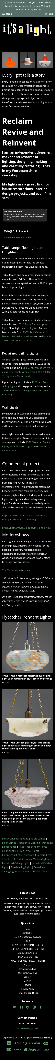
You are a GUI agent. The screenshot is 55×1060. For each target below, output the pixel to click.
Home (27, 929)
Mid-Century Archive (27, 973)
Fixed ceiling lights (21, 867)
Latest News (27, 893)
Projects (27, 965)
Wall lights (25, 871)
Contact (27, 976)
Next (47, 59)
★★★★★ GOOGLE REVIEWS (27, 936)
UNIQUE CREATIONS (27, 953)
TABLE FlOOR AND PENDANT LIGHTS (27, 960)
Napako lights (41, 871)
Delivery (27, 980)
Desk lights (10, 859)
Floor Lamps (9, 842)
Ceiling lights (9, 850)
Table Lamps (38, 838)
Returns (27, 984)
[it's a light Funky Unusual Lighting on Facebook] (21, 1007)
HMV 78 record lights (21, 446)
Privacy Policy (27, 989)
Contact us (27, 933)
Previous (8, 59)
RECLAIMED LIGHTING (27, 956)
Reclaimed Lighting (29, 842)
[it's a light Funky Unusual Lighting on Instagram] (34, 1007)
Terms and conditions (27, 993)
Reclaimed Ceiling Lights (15, 863)
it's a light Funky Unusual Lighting (36, 1037)
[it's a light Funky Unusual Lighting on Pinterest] (27, 1007)
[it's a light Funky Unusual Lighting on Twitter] (14, 1007)
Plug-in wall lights (29, 850)
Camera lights (44, 855)
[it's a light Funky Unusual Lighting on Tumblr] (40, 1007)
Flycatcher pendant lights (33, 846)
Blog (27, 940)
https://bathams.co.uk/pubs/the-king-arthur (26, 527)
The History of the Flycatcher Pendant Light (27, 898)
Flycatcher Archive (27, 969)
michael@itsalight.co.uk (27, 1028)
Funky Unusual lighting (15, 838)
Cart (50, 14)
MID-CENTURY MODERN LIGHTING (27, 949)
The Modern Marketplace (16, 570)
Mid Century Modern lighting (34, 859)
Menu (9, 14)
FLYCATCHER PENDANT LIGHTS (27, 945)
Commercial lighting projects (18, 855)
